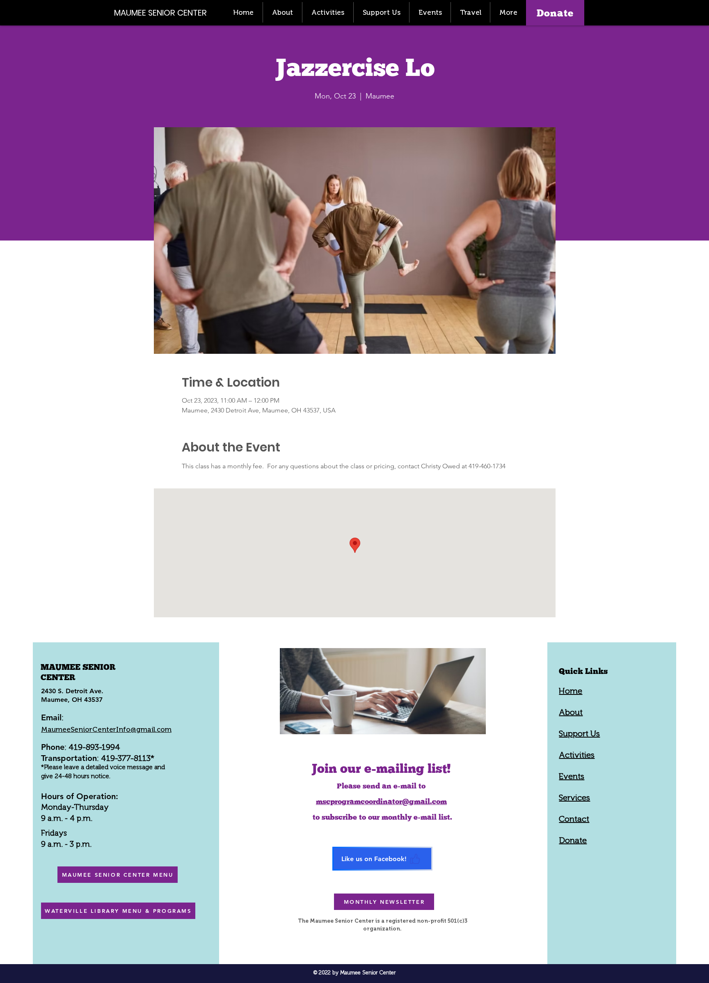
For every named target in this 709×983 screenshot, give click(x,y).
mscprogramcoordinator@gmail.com (381, 801)
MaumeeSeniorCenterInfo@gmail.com (106, 729)
